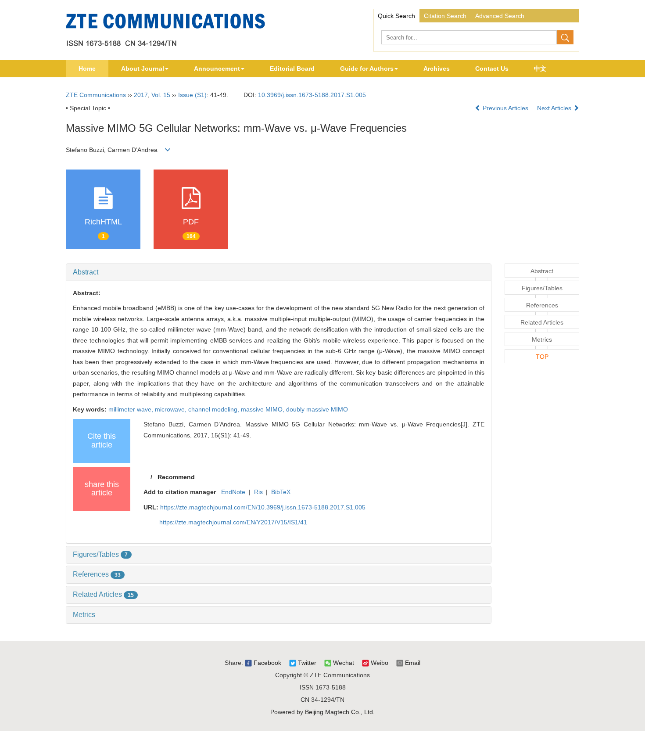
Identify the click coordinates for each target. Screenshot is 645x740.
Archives (436, 68)
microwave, (171, 409)
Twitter (306, 662)
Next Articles (555, 108)
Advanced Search (499, 15)
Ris (258, 491)
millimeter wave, (131, 409)
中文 (540, 68)
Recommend (176, 476)
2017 (141, 94)
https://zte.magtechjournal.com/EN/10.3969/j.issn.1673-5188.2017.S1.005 (263, 507)
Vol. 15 (160, 94)
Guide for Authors (367, 68)
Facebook (266, 662)
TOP (542, 356)
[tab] (278, 272)
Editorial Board (292, 68)
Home (87, 68)
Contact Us (492, 68)
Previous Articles (505, 108)
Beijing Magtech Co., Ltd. (340, 711)
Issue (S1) (192, 94)
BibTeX (280, 491)
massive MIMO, (263, 409)
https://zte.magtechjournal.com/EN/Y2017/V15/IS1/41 (233, 522)
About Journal (142, 68)
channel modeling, (214, 409)
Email (411, 662)
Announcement (217, 68)
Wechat (342, 662)
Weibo (378, 662)
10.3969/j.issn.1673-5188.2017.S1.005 (312, 94)
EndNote (233, 491)
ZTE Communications (96, 94)
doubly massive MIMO (317, 409)
